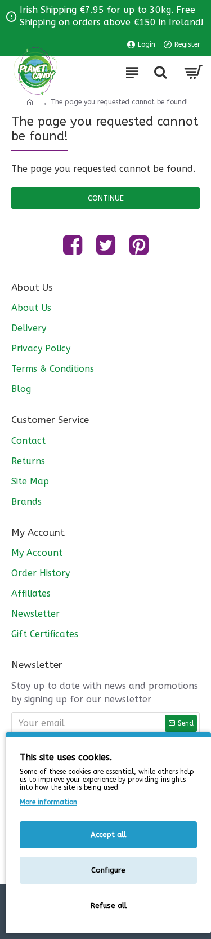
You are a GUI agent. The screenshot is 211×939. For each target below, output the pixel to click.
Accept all (108, 834)
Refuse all (109, 905)
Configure (108, 870)
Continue (106, 198)
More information (48, 802)
